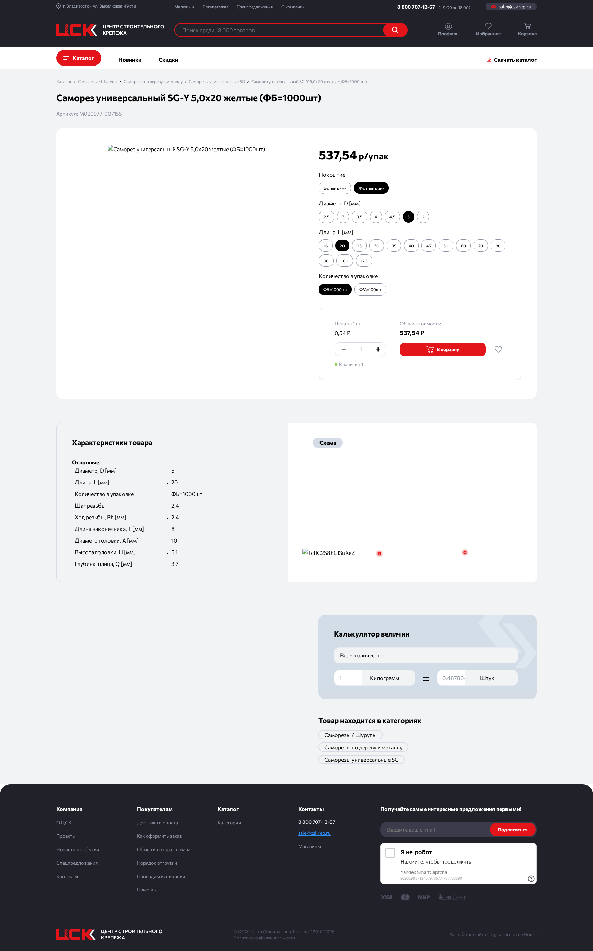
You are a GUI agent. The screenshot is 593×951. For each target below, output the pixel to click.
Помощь (146, 889)
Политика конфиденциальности (264, 937)
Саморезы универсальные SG (217, 81)
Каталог (64, 81)
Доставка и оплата (157, 822)
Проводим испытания (161, 876)
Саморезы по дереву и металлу (153, 81)
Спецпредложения (255, 6)
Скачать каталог (515, 59)
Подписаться (513, 829)
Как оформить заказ (159, 836)
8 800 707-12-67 (416, 7)
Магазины (184, 6)
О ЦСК (63, 822)
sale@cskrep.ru (515, 6)
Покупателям (215, 6)
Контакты (67, 876)
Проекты (66, 836)
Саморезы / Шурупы (97, 81)
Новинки (129, 59)
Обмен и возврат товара (163, 849)
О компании (293, 6)
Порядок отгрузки (157, 863)
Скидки (168, 59)
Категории (229, 822)
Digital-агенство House (513, 934)
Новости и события (77, 849)
